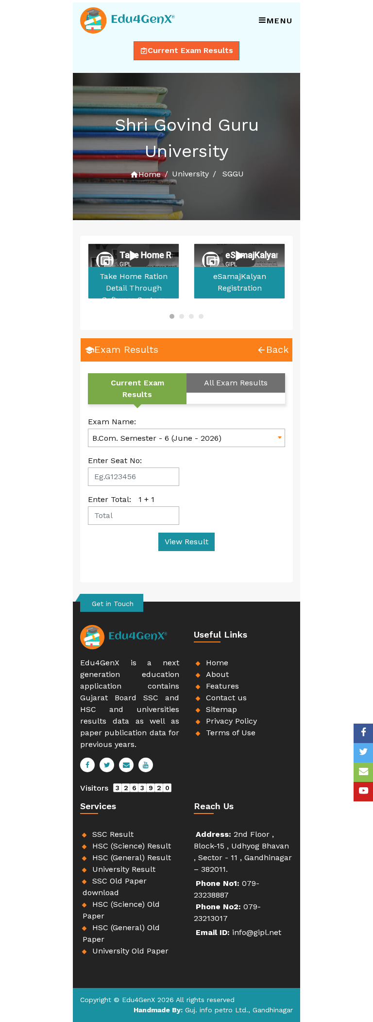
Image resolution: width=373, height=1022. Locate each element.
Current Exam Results (190, 50)
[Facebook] (363, 733)
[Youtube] (363, 791)
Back (277, 349)
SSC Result (113, 834)
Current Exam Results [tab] (137, 388)
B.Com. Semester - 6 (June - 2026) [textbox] (156, 438)
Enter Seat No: (115, 460)
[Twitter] (107, 765)
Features (222, 686)
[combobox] (186, 438)
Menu (280, 20)
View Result (186, 541)
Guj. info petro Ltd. (216, 1010)
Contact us (226, 697)
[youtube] (145, 765)
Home (149, 174)
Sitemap (221, 709)
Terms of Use (230, 732)
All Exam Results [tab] (236, 382)
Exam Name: (112, 421)
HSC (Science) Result (131, 845)
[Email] (126, 765)
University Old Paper (130, 950)
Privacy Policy (231, 721)
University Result (123, 869)
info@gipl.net (256, 932)
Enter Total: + (121, 499)
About (217, 674)
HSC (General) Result (131, 857)
